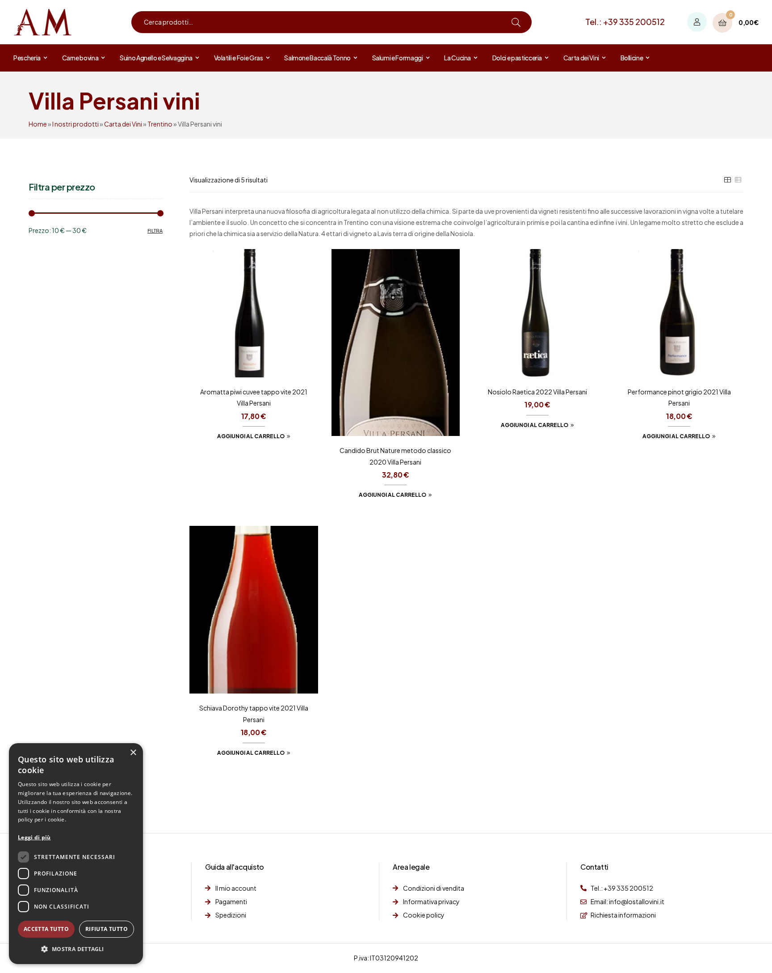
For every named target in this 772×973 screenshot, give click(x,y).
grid (727, 179)
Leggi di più (34, 837)
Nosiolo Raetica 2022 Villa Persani (537, 392)
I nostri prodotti (75, 124)
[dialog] (76, 853)
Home (38, 124)
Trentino (159, 124)
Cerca (516, 22)
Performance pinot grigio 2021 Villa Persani (679, 397)
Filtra (155, 230)
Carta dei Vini (123, 124)
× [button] (133, 752)
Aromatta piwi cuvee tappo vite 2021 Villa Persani (253, 397)
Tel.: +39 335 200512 (625, 22)
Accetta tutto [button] (46, 929)
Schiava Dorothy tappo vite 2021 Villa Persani (253, 713)
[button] (76, 949)
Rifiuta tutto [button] (106, 929)
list (738, 179)
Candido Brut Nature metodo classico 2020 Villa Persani (395, 455)
